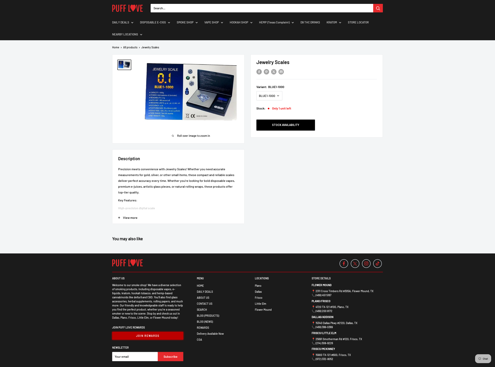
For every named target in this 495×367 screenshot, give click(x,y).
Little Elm (260, 303)
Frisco (258, 297)
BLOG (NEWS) (205, 321)
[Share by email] (281, 71)
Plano (258, 285)
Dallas (258, 291)
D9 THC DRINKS (310, 22)
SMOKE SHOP (185, 22)
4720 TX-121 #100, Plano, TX (332, 307)
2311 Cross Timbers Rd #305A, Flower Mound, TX (344, 291)
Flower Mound (263, 309)
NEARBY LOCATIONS (125, 34)
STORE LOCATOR (358, 22)
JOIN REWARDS (147, 335)
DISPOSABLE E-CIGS (153, 22)
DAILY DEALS (120, 22)
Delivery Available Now (210, 333)
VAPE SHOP (211, 22)
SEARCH (202, 309)
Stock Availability (285, 125)
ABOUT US (203, 297)
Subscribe (171, 356)
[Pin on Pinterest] (266, 71)
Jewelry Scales (272, 62)
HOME (200, 285)
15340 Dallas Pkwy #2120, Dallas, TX (336, 323)
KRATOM (332, 22)
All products (130, 47)
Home (115, 47)
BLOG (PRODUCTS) (208, 315)
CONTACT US (204, 303)
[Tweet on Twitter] (274, 71)
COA (199, 339)
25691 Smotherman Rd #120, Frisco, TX (339, 339)
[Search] (378, 8)
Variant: (270, 87)
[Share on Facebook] (259, 71)
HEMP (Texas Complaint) (274, 22)
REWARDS (203, 327)
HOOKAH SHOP (239, 22)
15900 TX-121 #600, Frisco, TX (333, 355)
